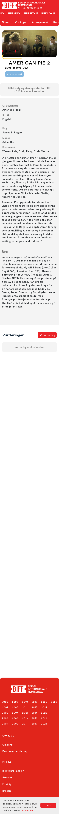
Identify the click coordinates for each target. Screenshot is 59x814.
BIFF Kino (14, 13)
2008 (15, 718)
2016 (34, 707)
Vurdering (49, 334)
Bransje (6, 790)
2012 (25, 712)
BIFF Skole (31, 13)
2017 (34, 712)
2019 (34, 723)
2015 (34, 701)
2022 (44, 712)
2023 (44, 718)
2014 (25, 723)
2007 (15, 712)
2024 (44, 723)
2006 (15, 707)
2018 (34, 718)
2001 (5, 707)
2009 (15, 723)
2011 (25, 707)
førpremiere (12, 56)
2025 (54, 701)
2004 (5, 723)
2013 (25, 718)
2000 (5, 701)
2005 (15, 701)
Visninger (20, 22)
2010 (25, 701)
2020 (44, 701)
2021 (44, 707)
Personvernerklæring (14, 751)
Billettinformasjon (13, 770)
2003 (5, 718)
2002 (5, 712)
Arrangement (40, 22)
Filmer (5, 22)
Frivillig (6, 784)
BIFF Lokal (48, 13)
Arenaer (7, 777)
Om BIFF (7, 744)
